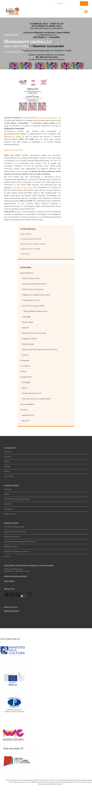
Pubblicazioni (26, 377)
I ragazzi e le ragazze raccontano (36, 295)
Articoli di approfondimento (34, 284)
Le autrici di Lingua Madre (33, 306)
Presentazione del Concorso (34, 333)
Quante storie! (28, 344)
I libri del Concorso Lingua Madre (36, 399)
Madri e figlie (27, 322)
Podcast (25, 328)
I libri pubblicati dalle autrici (35, 311)
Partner (7, 471)
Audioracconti (28, 415)
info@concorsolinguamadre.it (15, 576)
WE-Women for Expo (22, 187)
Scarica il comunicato (13, 150)
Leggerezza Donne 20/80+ (30, 249)
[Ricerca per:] (68, 3)
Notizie (23, 371)
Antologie (26, 382)
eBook (24, 388)
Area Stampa (9, 476)
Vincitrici (24, 410)
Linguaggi (26, 317)
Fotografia (24, 360)
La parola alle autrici (30, 300)
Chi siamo (8, 452)
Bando (6, 462)
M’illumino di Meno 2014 (47, 118)
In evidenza (25, 366)
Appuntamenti (27, 273)
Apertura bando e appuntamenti (33, 244)
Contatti (7, 467)
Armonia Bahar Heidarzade (31, 239)
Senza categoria (27, 404)
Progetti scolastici (29, 338)
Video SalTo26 (25, 234)
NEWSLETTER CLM (11, 611)
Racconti (25, 421)
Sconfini (25, 355)
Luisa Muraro (25, 254)
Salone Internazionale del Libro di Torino (39, 349)
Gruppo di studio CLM (31, 393)
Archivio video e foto (31, 278)
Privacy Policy (9, 581)
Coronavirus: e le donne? (32, 289)
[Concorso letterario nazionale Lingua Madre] (12, 15)
